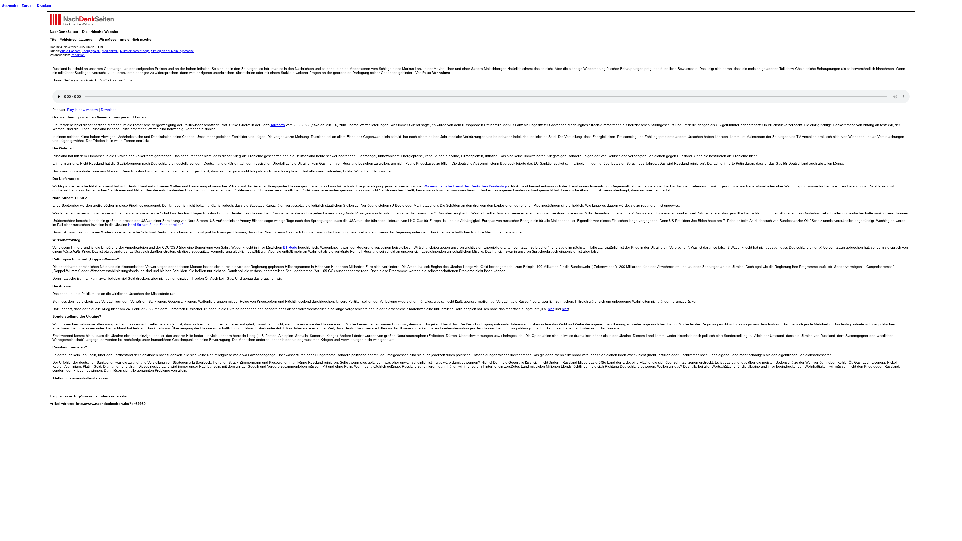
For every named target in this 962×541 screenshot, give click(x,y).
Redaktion (78, 55)
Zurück (28, 6)
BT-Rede (290, 247)
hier (551, 309)
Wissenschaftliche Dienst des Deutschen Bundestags (466, 186)
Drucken (44, 6)
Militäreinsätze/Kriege (135, 51)
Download (109, 110)
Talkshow (277, 125)
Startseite (10, 6)
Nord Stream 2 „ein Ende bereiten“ (155, 225)
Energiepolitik (91, 51)
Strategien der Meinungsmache (172, 51)
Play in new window (82, 110)
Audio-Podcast (70, 51)
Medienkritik (110, 51)
